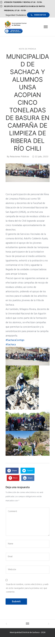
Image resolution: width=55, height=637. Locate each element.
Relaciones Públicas (19, 156)
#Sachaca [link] (11, 345)
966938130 (40, 15)
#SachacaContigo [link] (15, 340)
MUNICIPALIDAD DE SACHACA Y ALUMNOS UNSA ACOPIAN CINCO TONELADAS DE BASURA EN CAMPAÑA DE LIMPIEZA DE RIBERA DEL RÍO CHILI (27, 102)
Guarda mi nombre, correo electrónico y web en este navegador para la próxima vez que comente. (27, 588)
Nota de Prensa (27, 49)
